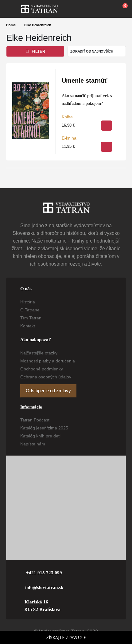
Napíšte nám (32, 443)
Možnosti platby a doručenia (47, 360)
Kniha (67, 116)
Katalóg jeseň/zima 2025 (44, 427)
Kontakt (27, 325)
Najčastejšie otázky (38, 352)
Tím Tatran (30, 317)
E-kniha (69, 138)
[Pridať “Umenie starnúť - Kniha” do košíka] (106, 126)
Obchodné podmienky (41, 368)
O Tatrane (30, 309)
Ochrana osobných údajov (45, 376)
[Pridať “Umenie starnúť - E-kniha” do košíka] (106, 147)
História (27, 301)
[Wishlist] (108, 9)
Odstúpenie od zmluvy (48, 390)
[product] (30, 110)
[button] (13, 9)
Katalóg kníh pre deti (40, 435)
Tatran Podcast (34, 419)
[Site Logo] (39, 9)
